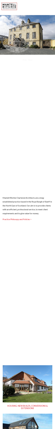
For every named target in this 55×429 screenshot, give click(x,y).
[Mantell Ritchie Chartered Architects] (9, 9)
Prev (25, 60)
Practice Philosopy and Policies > (17, 219)
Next (30, 60)
